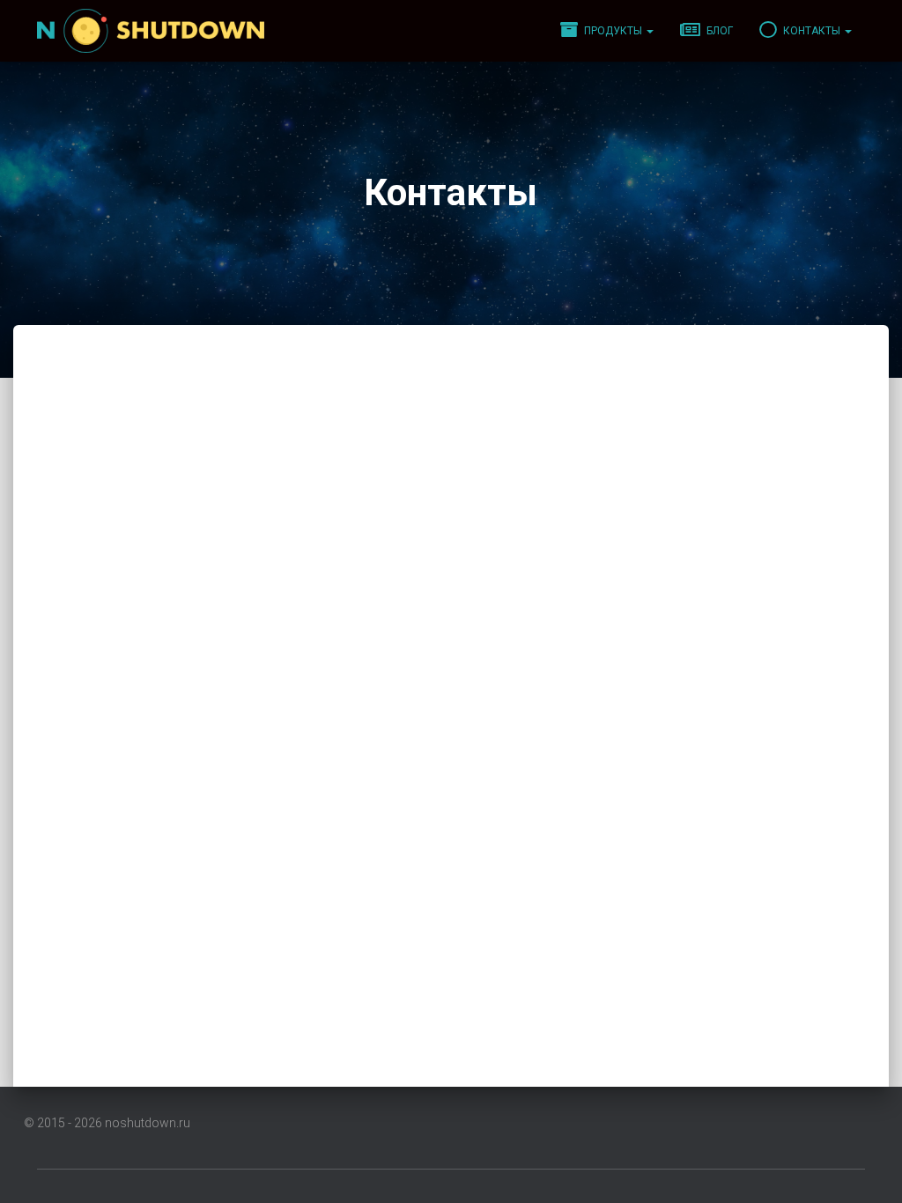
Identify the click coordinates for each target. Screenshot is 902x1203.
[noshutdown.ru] (150, 31)
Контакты (811, 31)
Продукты (613, 31)
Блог (718, 31)
